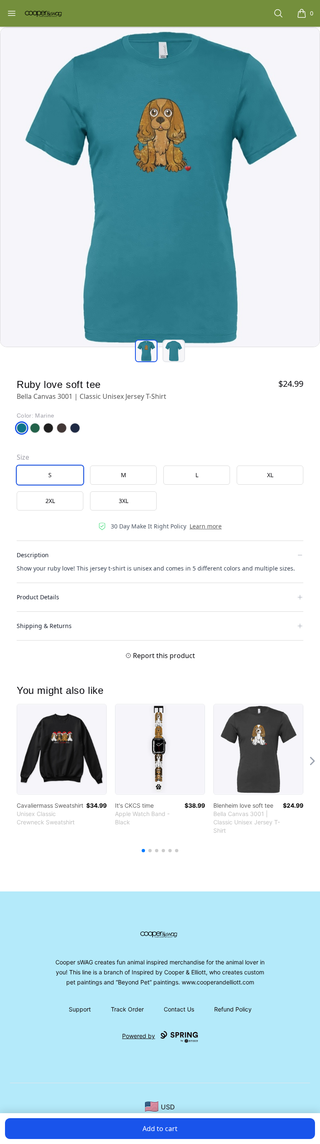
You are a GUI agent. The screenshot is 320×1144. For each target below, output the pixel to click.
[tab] (146, 350)
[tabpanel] (160, 187)
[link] (61, 749)
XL (270, 475)
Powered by (138, 1035)
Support (80, 1009)
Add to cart (160, 1128)
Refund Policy (233, 1009)
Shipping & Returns (44, 626)
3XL (123, 501)
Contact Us (179, 1009)
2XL (50, 501)
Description (33, 555)
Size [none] (23, 457)
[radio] (50, 475)
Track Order (127, 1009)
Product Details (38, 597)
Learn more (206, 526)
